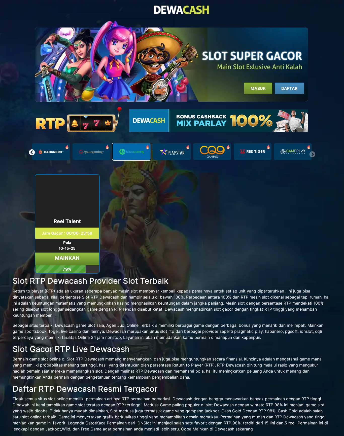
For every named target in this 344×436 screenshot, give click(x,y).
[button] (31, 152)
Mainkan (67, 258)
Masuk (258, 88)
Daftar (289, 88)
